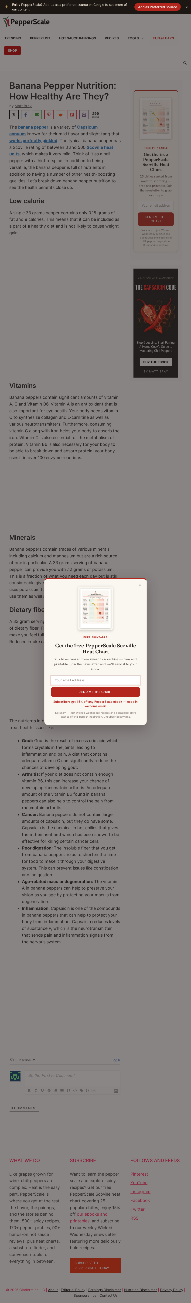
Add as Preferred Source (157, 7)
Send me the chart (95, 692)
